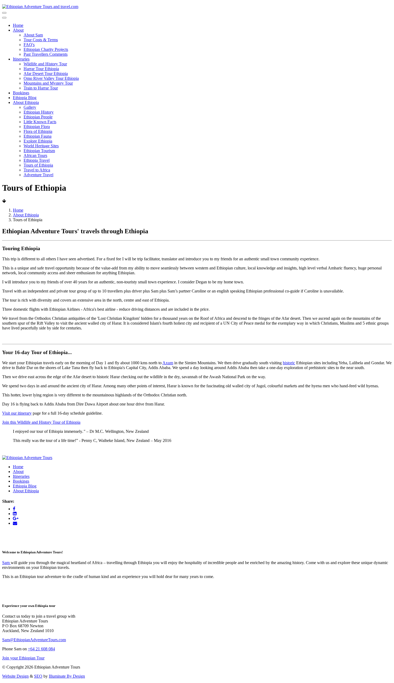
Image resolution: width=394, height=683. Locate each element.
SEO (38, 676)
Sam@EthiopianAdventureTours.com (34, 639)
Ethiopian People (38, 117)
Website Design (15, 676)
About (18, 30)
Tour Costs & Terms (41, 39)
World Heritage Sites (41, 146)
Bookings (21, 93)
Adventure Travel (38, 174)
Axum (167, 363)
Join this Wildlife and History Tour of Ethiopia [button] (41, 422)
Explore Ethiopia (38, 141)
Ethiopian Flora (37, 126)
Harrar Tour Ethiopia (41, 68)
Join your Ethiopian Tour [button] (23, 658)
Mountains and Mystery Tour (48, 83)
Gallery (30, 107)
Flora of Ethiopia (38, 131)
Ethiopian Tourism (39, 150)
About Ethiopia (26, 102)
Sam (6, 562)
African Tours (35, 155)
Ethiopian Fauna (37, 136)
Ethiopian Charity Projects (46, 49)
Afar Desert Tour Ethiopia (46, 73)
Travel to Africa (37, 170)
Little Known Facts (40, 121)
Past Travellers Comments (46, 54)
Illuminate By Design (67, 676)
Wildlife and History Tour (45, 64)
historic (289, 363)
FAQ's (29, 44)
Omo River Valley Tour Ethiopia (51, 78)
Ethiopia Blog (24, 97)
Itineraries (21, 59)
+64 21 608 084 (41, 649)
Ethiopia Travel (37, 160)
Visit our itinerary (17, 413)
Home (18, 25)
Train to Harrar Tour (41, 88)
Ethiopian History (39, 112)
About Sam (33, 35)
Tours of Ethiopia (38, 165)
